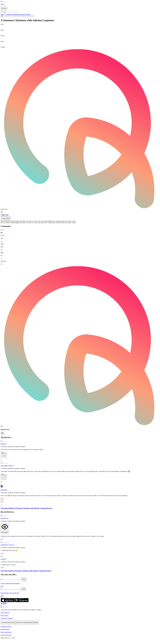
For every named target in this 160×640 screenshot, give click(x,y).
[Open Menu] (7, 8)
